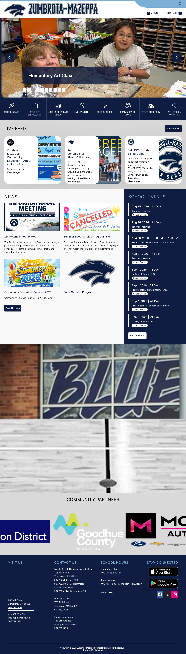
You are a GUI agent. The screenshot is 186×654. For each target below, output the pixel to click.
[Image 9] (59, 90)
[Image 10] (63, 90)
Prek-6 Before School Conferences (150, 290)
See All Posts (173, 128)
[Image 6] (46, 90)
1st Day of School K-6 (143, 321)
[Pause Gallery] (25, 95)
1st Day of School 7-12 (143, 274)
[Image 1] (24, 90)
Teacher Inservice (141, 211)
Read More (84, 178)
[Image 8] (55, 90)
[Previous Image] (9, 57)
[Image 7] (50, 90)
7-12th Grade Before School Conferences (153, 242)
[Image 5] (42, 90)
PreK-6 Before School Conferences (150, 305)
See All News (13, 308)
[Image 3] (33, 90)
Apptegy (99, 650)
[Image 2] (29, 90)
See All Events (137, 335)
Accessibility (106, 592)
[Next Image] (176, 57)
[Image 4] (37, 90)
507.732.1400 (15, 607)
